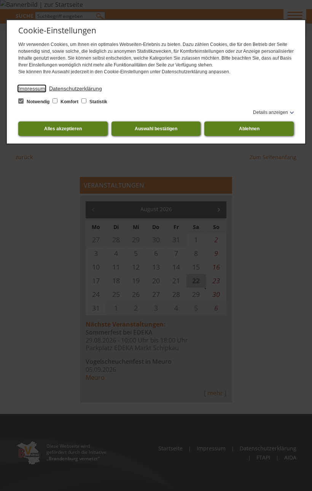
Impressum (31, 88)
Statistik (97, 101)
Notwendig (38, 101)
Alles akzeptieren (63, 128)
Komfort (69, 101)
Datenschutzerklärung (75, 88)
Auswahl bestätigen (156, 128)
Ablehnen (249, 128)
